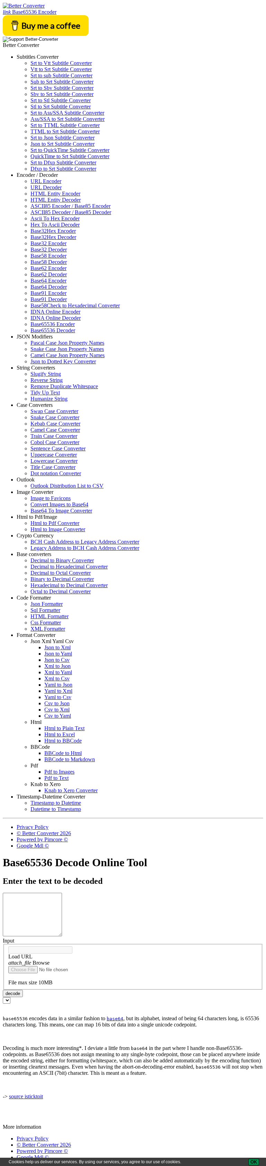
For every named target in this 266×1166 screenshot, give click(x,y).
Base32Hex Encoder (53, 231)
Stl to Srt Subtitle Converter (60, 106)
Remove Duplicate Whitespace (64, 386)
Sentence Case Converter (58, 448)
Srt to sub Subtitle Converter (61, 75)
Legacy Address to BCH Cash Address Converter (84, 548)
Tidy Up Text (45, 392)
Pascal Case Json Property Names (67, 343)
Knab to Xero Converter (71, 790)
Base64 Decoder (48, 287)
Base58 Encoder (48, 256)
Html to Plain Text (64, 728)
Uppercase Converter (53, 455)
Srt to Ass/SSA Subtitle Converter (67, 113)
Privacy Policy (32, 827)
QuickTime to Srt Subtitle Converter (69, 156)
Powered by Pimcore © (42, 839)
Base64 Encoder (48, 281)
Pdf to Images (59, 772)
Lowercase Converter (54, 461)
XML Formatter (47, 629)
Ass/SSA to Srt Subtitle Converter (67, 119)
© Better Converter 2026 (44, 833)
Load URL (20, 956)
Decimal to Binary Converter (62, 560)
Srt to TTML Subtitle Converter (65, 125)
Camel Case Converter (55, 430)
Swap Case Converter (54, 411)
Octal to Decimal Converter (60, 591)
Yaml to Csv (57, 697)
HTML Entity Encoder (55, 194)
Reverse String (46, 380)
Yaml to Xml (58, 691)
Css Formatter (45, 622)
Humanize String (49, 399)
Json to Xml (57, 647)
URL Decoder (46, 187)
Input (8, 941)
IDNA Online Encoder (55, 312)
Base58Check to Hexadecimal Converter (75, 305)
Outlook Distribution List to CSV (67, 486)
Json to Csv (57, 660)
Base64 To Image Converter (61, 511)
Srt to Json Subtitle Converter (62, 138)
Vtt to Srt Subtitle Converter (61, 69)
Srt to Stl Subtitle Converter (60, 100)
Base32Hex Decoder (53, 237)
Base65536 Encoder (29, 12)
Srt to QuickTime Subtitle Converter (69, 150)
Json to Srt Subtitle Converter (62, 144)
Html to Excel (59, 734)
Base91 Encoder (48, 293)
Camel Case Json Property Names (67, 355)
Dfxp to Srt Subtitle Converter (63, 169)
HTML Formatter (49, 616)
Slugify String (45, 374)
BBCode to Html (63, 753)
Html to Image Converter (57, 529)
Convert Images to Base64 (59, 504)
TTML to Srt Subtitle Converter (65, 131)
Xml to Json (57, 666)
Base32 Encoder (48, 243)
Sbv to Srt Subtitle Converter (62, 94)
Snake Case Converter (54, 417)
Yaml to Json (58, 685)
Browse (29, 963)
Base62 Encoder (48, 268)
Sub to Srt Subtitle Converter (62, 82)
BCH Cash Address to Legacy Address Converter (84, 542)
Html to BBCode (63, 741)
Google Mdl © (33, 846)
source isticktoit (26, 1096)
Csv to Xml (57, 710)
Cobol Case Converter (54, 442)
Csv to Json (57, 703)
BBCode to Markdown (69, 759)
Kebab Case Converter (55, 424)
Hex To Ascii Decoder (55, 225)
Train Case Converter (53, 436)
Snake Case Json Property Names (67, 349)
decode (13, 993)
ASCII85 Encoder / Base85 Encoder (70, 206)
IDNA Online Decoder (55, 318)
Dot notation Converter (55, 473)
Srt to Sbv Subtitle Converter (62, 88)
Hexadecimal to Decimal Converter (69, 585)
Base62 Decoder (48, 274)
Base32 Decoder (48, 249)
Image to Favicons (50, 498)
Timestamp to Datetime (55, 803)
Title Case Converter (53, 467)
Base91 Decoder (48, 299)
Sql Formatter (45, 610)
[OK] (253, 1162)
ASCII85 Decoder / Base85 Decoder (70, 212)
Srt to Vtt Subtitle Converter (61, 63)
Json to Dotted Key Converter (63, 361)
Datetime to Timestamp (55, 809)
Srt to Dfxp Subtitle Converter (63, 162)
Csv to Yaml (57, 716)
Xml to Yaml (58, 672)
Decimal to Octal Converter (60, 573)
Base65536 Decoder (52, 330)
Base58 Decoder (48, 262)
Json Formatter (46, 604)
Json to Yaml (58, 654)
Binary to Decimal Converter (62, 579)
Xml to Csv (57, 678)
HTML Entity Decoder (55, 200)
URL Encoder (45, 181)
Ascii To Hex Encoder (55, 218)
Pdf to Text (56, 778)
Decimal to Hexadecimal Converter (69, 567)
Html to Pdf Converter (54, 523)
